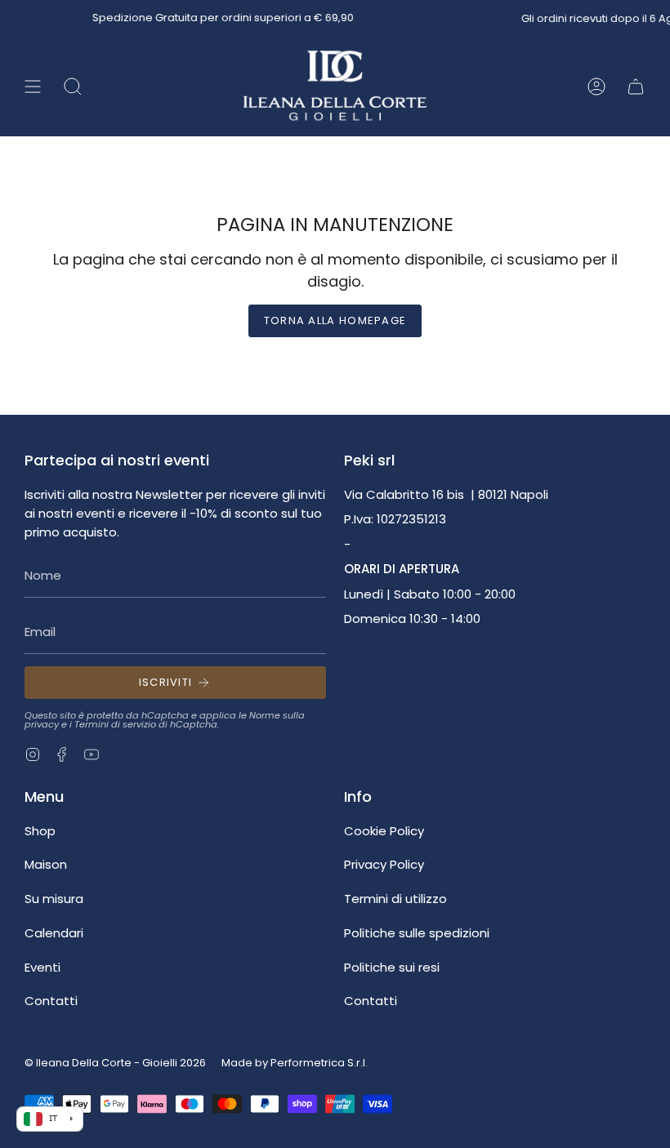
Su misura (54, 898)
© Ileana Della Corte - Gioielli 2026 (115, 1062)
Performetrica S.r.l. (319, 1062)
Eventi (42, 967)
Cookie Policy (384, 830)
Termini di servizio (115, 724)
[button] (73, 86)
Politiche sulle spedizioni (416, 932)
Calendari (54, 932)
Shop (40, 830)
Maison (46, 864)
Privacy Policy (384, 864)
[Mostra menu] (32, 86)
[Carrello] (635, 86)
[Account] (596, 86)
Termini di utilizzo (395, 898)
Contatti (51, 1000)
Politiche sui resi (392, 967)
